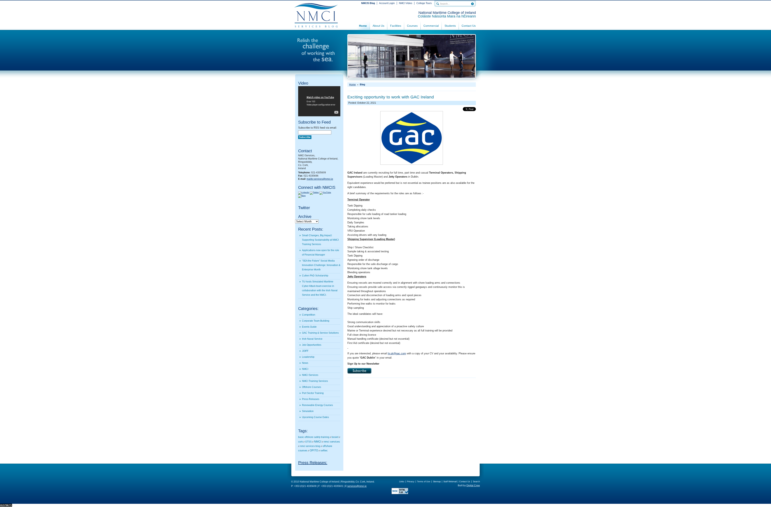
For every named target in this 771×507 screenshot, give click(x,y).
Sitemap (437, 481)
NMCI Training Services (315, 381)
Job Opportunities (311, 344)
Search (476, 481)
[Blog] (302, 195)
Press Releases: (312, 462)
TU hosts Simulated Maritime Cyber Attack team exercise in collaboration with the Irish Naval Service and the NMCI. (320, 288)
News (305, 363)
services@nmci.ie (357, 486)
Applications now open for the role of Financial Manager (320, 252)
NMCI (305, 369)
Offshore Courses (311, 387)
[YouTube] (325, 192)
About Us (378, 25)
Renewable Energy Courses (317, 405)
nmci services (332, 441)
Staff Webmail (450, 481)
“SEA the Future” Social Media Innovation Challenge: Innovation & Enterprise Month (321, 265)
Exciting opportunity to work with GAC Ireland (390, 97)
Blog (362, 84)
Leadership (308, 357)
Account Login (387, 3)
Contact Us (469, 25)
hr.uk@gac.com (397, 353)
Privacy (410, 481)
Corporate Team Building (315, 320)
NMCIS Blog (368, 3)
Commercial (431, 25)
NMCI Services (310, 375)
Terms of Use (423, 481)
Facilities (395, 25)
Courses (412, 25)
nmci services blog (310, 446)
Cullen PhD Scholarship (315, 275)
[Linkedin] (303, 192)
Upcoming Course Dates (315, 417)
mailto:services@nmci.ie (320, 179)
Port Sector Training (313, 393)
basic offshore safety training (313, 437)
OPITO (314, 450)
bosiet (335, 437)
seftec (324, 450)
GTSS (308, 441)
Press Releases (310, 399)
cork (300, 441)
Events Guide (309, 326)
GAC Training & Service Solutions (320, 332)
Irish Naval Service (312, 338)
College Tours (424, 3)
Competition (308, 314)
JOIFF (305, 351)
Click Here (359, 371)
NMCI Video (405, 3)
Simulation (308, 411)
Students (450, 25)
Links (401, 481)
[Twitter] (314, 192)
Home (363, 25)
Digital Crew (473, 485)
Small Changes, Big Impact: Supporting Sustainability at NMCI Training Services (320, 240)
